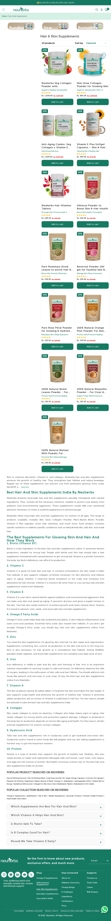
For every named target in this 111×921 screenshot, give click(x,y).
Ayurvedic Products (74, 796)
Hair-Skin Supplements (47, 889)
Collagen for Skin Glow (42, 784)
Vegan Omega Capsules (75, 778)
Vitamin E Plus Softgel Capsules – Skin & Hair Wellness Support (91, 146)
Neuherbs (50, 915)
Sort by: (79, 43)
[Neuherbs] (21, 10)
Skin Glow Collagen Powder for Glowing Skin (92, 85)
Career (90, 887)
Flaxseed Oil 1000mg (15, 781)
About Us (66, 878)
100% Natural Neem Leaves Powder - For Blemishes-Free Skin (55, 391)
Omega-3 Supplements (16, 796)
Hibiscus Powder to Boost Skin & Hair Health (92, 207)
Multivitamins (32, 796)
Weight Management (57, 796)
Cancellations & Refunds (72, 911)
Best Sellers (22, 799)
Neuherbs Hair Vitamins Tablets (56, 207)
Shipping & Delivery (34, 911)
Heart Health (11, 799)
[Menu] (3, 10)
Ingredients (67, 896)
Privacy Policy (51, 911)
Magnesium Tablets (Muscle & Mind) (39, 781)
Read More (25, 487)
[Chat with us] (104, 909)
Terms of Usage (92, 911)
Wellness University (71, 883)
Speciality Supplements (47, 894)
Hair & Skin (42, 796)
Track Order (92, 883)
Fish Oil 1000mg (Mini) (36, 778)
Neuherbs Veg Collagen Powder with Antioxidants (56, 85)
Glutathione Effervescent (22, 784)
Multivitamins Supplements (42, 884)
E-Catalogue (67, 892)
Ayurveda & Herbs (44, 898)
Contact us (92, 878)
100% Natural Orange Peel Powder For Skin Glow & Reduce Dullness (92, 329)
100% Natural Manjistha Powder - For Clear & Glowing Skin (92, 391)
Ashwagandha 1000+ (82, 781)
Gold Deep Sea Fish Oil (55, 778)
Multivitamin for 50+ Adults (84, 784)
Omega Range (68, 887)
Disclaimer (19, 911)
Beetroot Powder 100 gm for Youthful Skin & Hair (91, 268)
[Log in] (101, 10)
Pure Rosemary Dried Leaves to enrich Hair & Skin (56, 268)
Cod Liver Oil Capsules (94, 778)
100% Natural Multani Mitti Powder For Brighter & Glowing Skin (57, 452)
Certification (67, 901)
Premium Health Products (93, 796)
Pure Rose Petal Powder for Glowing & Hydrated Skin (57, 329)
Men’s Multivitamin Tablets (63, 784)
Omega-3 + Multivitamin (63, 781)
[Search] (97, 10)
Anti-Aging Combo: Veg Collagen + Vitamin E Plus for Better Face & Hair (56, 146)
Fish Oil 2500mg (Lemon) (16, 778)
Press (64, 906)
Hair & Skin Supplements (17, 16)
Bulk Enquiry (92, 892)
